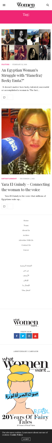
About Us (26, 230)
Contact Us (26, 245)
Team (26, 225)
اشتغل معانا (26, 290)
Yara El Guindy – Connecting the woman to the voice (25, 187)
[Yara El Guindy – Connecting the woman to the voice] (26, 141)
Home (26, 220)
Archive (26, 235)
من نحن (26, 270)
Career (26, 250)
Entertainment (9, 179)
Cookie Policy (16, 435)
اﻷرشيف (26, 275)
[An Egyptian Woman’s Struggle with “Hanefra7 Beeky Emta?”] (26, 44)
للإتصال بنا (26, 285)
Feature (5, 64)
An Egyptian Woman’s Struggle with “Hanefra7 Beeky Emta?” (21, 75)
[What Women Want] (26, 5)
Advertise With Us (26, 240)
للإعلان (26, 280)
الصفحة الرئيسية (26, 265)
